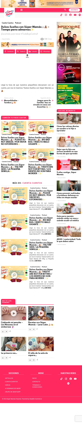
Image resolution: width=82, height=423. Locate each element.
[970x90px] (27, 46)
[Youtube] (75, 15)
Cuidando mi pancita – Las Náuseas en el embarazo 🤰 (12, 325)
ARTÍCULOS (9, 378)
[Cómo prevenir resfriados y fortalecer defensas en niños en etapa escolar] (69, 186)
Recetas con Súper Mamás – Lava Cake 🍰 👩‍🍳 (40, 324)
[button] (21, 10)
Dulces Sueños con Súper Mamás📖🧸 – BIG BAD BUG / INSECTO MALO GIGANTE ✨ (40, 141)
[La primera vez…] (13, 344)
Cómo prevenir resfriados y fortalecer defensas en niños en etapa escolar (68, 195)
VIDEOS (7, 385)
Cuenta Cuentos (7, 134)
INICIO (34, 378)
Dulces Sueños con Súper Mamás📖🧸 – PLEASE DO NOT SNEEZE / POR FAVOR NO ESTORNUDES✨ (13, 141)
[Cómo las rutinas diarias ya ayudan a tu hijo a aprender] (69, 119)
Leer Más (47, 209)
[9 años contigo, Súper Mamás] (69, 165)
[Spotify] (79, 15)
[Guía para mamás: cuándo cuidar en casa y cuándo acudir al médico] (69, 208)
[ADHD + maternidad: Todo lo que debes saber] (69, 232)
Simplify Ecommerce (35, 399)
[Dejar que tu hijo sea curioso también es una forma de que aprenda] (69, 142)
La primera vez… (9, 353)
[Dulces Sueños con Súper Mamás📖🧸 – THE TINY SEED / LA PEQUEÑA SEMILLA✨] (13, 155)
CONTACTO (36, 381)
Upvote (3, 331)
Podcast (16, 134)
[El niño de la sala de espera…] (41, 344)
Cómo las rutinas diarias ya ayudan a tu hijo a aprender (68, 128)
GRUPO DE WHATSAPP (12, 392)
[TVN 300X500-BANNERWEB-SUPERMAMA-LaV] (69, 62)
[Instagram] (66, 15)
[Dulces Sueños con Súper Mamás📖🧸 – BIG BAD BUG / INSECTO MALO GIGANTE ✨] (41, 128)
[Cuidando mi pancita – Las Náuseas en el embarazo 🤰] (13, 313)
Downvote (6, 331)
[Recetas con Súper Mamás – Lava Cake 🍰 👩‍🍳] (41, 313)
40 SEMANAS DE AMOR (12, 388)
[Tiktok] (61, 15)
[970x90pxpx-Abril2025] (41, 7)
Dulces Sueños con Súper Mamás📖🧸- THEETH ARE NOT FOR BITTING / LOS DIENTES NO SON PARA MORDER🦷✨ (40, 169)
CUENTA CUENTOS (11, 381)
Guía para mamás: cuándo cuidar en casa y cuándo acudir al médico (68, 218)
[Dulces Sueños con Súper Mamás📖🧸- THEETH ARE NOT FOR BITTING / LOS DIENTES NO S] (41, 155)
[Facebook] (70, 15)
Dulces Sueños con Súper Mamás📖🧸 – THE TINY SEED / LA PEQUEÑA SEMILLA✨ (13, 168)
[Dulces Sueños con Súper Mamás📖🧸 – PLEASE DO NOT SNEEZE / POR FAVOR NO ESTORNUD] (13, 128)
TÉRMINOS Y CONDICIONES (37, 386)
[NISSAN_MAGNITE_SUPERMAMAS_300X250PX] (69, 83)
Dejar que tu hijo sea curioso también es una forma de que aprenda (67, 151)
